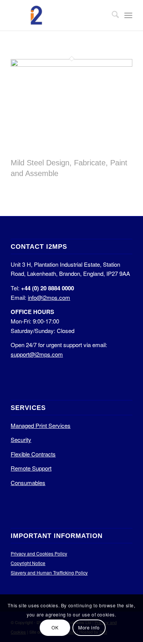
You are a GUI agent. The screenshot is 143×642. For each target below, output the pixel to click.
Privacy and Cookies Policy (39, 553)
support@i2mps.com (37, 354)
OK (54, 627)
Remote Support (31, 468)
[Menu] (128, 15)
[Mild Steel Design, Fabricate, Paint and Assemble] (71, 64)
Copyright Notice (28, 563)
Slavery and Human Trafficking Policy (49, 572)
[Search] (111, 15)
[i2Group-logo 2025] (59, 15)
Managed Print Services (41, 425)
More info (89, 627)
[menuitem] (111, 15)
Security (21, 439)
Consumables (28, 483)
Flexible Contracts (33, 454)
